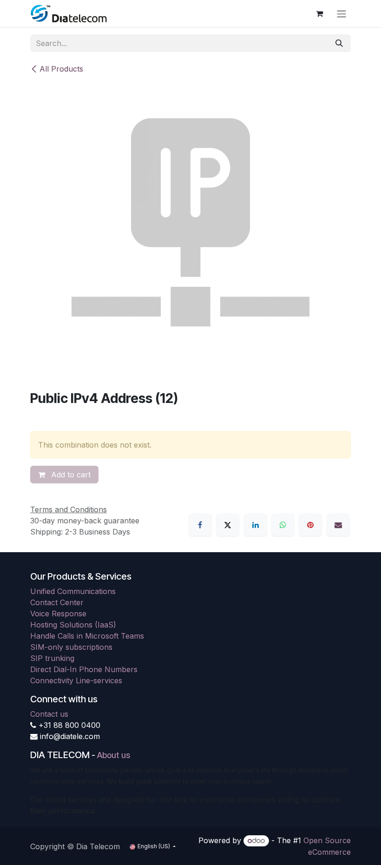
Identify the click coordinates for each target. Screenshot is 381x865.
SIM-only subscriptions (71, 647)
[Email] (338, 525)
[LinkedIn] (255, 525)
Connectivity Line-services (76, 680)
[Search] (339, 43)
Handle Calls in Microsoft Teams (87, 635)
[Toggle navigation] (341, 13)
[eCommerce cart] (319, 13)
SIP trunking (52, 658)
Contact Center (57, 602)
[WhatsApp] (283, 525)
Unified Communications (73, 591)
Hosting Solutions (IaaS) (73, 624)
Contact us (49, 714)
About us (113, 755)
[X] (228, 525)
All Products (61, 68)
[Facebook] (200, 525)
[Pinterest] (310, 525)
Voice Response (58, 613)
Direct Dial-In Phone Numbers (84, 669)
